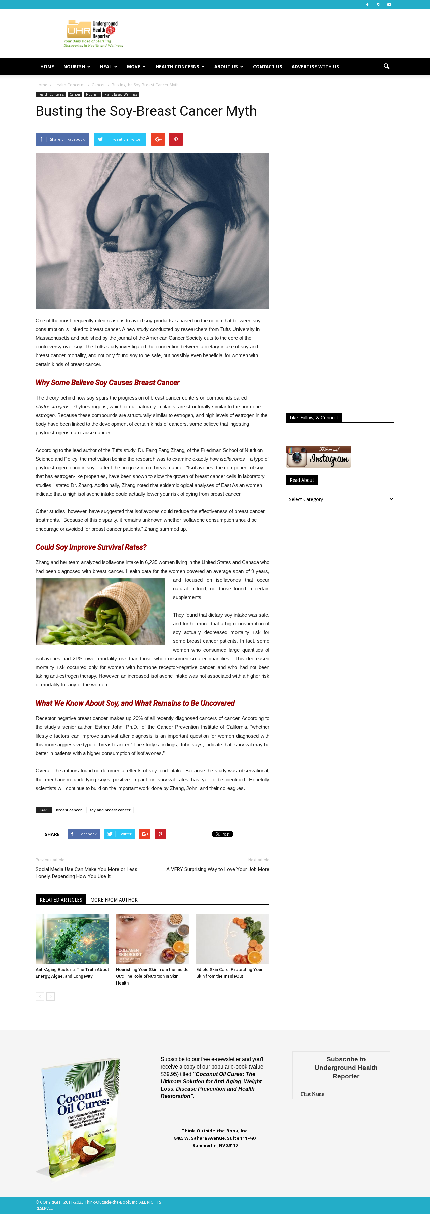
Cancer (75, 94)
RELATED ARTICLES (61, 900)
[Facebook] (367, 5)
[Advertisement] (272, 34)
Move (133, 66)
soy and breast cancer (110, 809)
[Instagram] (378, 5)
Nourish (74, 66)
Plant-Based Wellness (120, 94)
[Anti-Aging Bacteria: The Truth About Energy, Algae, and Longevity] (72, 939)
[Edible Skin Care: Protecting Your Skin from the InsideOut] (232, 939)
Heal (106, 66)
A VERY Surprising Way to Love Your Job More (217, 869)
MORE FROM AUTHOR (114, 900)
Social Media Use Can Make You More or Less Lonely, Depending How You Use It (86, 872)
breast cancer (69, 809)
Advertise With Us (315, 66)
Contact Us (267, 66)
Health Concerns (177, 66)
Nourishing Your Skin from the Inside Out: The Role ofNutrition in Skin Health (152, 976)
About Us (226, 66)
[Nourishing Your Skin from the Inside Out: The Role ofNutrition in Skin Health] (152, 939)
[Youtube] (389, 5)
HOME (47, 66)
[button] (386, 66)
